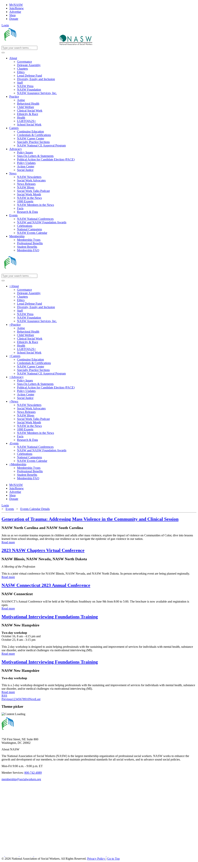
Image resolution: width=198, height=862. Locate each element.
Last (37, 699)
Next (32, 699)
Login (5, 25)
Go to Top (113, 858)
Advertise (15, 11)
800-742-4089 (33, 772)
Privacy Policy (96, 858)
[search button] (3, 52)
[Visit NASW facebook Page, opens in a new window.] (3, 855)
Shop (12, 15)
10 (27, 699)
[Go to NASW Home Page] (30, 44)
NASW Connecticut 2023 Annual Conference (46, 585)
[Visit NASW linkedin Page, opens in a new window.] (12, 855)
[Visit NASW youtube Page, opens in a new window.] (27, 855)
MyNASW (16, 4)
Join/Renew (16, 8)
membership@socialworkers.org (21, 779)
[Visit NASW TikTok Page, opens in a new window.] (113, 855)
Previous (7, 699)
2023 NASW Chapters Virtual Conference (43, 550)
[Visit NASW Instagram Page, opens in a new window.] (70, 855)
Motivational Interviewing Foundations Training (50, 616)
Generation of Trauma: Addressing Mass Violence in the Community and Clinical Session (90, 519)
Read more (8, 542)
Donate (13, 18)
